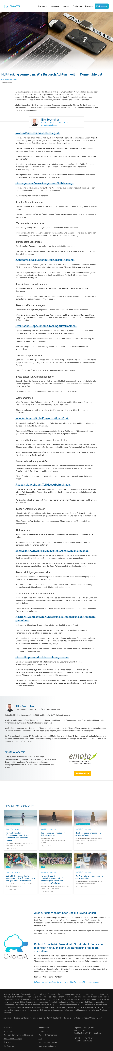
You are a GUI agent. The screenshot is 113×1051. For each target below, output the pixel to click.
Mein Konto (8, 1031)
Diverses (89, 6)
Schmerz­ (55, 6)
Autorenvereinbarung (47, 1046)
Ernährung (77, 6)
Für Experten (101, 6)
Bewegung (42, 6)
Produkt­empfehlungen (13, 1039)
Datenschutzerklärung (48, 1035)
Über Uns (7, 1042)
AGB (40, 1039)
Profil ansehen (82, 773)
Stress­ (66, 6)
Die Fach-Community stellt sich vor (18, 1035)
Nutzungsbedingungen (48, 1042)
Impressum (43, 1031)
